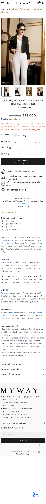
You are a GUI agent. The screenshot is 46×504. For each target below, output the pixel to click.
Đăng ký (23, 440)
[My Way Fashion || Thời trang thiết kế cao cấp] (23, 2)
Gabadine (5, 262)
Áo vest (4, 293)
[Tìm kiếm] (43, 3)
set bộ (13, 312)
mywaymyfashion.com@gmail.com (17, 408)
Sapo (28, 454)
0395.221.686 (23, 204)
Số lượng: (5, 154)
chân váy (37, 312)
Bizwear (9, 240)
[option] (23, 51)
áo (41, 243)
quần (3, 315)
